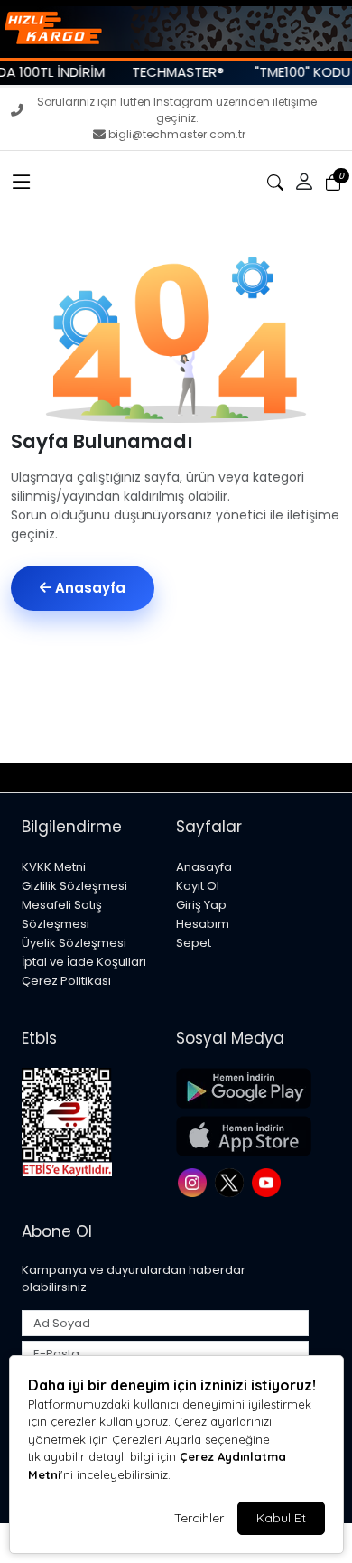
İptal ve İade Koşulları (84, 961)
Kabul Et (281, 1518)
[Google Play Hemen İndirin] (242, 1088)
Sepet (193, 942)
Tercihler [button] (199, 1518)
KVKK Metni (54, 866)
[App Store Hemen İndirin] (242, 1136)
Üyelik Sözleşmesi (74, 942)
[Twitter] (231, 1180)
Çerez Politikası (66, 980)
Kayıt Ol (197, 885)
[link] (176, 28)
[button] (21, 182)
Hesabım (202, 923)
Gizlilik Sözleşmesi (74, 885)
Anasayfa (88, 587)
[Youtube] (268, 1180)
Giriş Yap (201, 904)
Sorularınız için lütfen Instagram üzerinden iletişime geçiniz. (177, 110)
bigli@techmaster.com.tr (176, 134)
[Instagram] (194, 1180)
